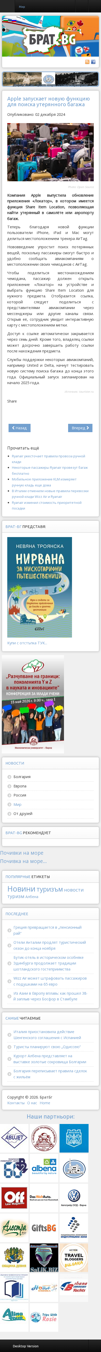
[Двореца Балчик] (50, 78)
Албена (31, 896)
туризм (15, 896)
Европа (19, 786)
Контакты (16, 1102)
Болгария (22, 776)
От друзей (22, 813)
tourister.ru (86, 391)
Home (45, 1102)
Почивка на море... (23, 861)
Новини (21, 889)
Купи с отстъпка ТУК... (27, 642)
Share (12, 401)
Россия (19, 795)
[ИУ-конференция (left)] (33, 703)
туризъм (50, 889)
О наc (32, 1102)
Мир (17, 804)
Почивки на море (22, 852)
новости (74, 889)
